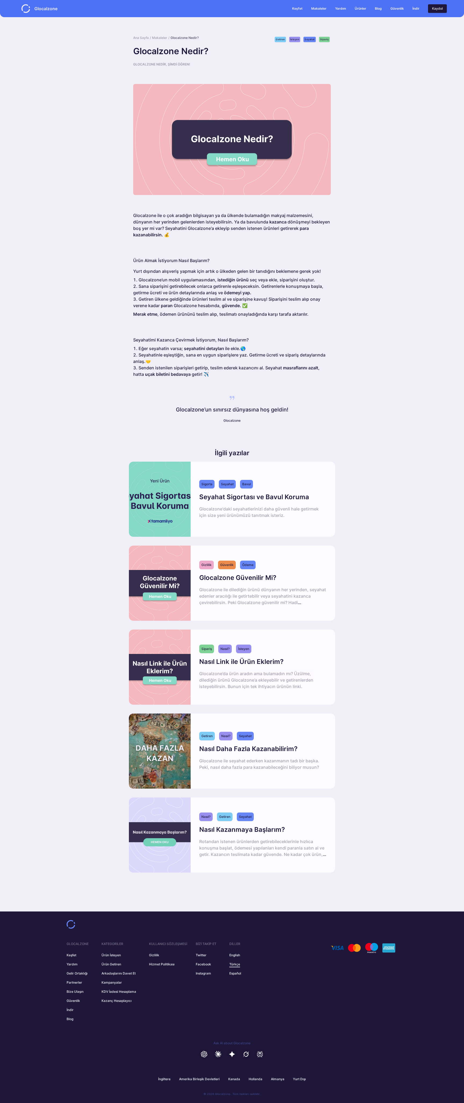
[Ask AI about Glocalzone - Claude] (218, 1054)
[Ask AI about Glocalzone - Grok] (246, 1054)
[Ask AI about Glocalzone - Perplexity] (260, 1054)
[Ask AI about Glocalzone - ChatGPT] (204, 1054)
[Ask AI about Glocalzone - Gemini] (232, 1054)
